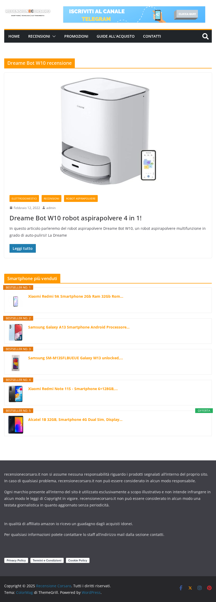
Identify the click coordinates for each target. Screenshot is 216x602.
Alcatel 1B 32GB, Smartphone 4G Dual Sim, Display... (75, 419)
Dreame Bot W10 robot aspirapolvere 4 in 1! (75, 217)
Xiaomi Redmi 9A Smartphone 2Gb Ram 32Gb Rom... (75, 296)
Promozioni (76, 36)
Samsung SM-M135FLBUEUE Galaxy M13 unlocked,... (75, 357)
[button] (53, 36)
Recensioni (39, 36)
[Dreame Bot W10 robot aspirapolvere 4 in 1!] (108, 131)
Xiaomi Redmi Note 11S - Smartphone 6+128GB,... (73, 388)
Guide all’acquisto (116, 36)
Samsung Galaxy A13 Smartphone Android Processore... (79, 327)
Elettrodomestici (24, 198)
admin (51, 208)
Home (14, 36)
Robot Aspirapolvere (81, 198)
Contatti (152, 36)
